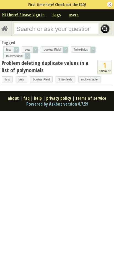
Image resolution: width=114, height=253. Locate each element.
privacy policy (58, 98)
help (38, 98)
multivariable (89, 79)
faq (26, 98)
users (74, 15)
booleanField (41, 79)
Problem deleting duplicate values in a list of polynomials (45, 66)
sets (21, 79)
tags (56, 15)
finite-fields (65, 79)
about (13, 98)
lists (7, 79)
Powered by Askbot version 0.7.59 (57, 104)
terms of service (91, 98)
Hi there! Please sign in (23, 15)
